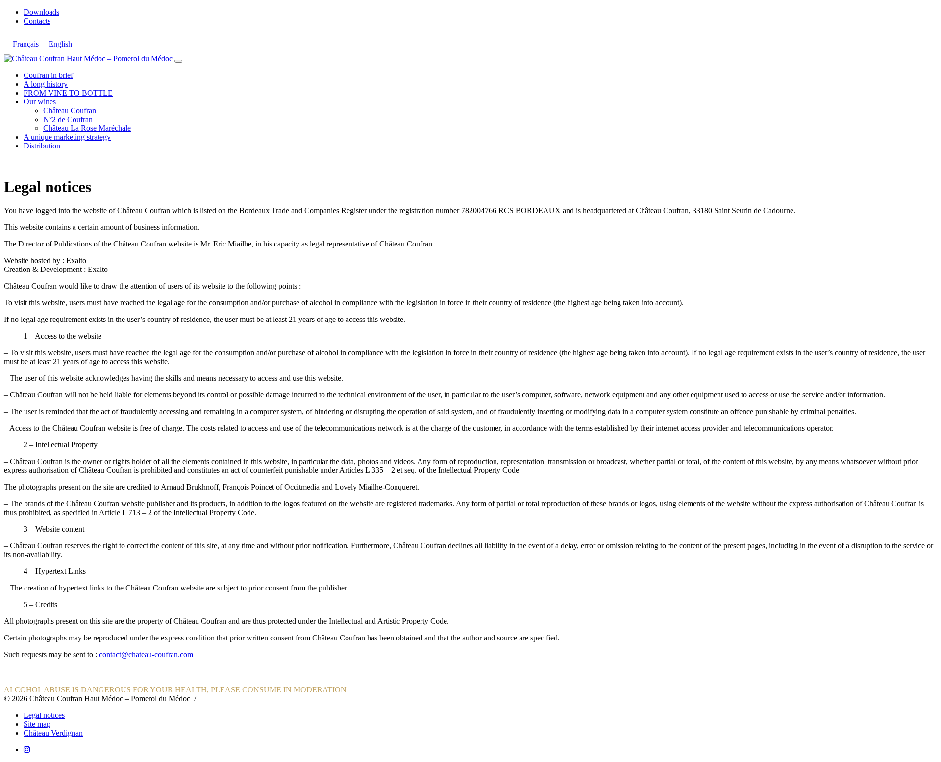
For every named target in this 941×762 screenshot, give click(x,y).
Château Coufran (69, 110)
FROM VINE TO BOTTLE (68, 93)
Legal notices (44, 715)
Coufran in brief (48, 75)
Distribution (42, 146)
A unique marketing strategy (67, 137)
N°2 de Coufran (68, 119)
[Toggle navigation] (178, 61)
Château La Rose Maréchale (87, 128)
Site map (37, 724)
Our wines (40, 102)
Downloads (41, 12)
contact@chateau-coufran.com (146, 654)
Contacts (37, 21)
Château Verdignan (53, 733)
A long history (46, 84)
